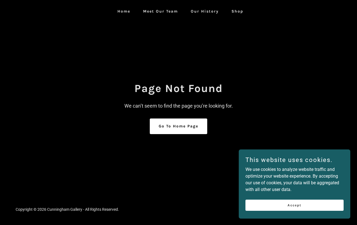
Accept (294, 205)
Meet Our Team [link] (160, 11)
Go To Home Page (178, 126)
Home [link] (123, 11)
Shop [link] (237, 11)
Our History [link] (205, 11)
